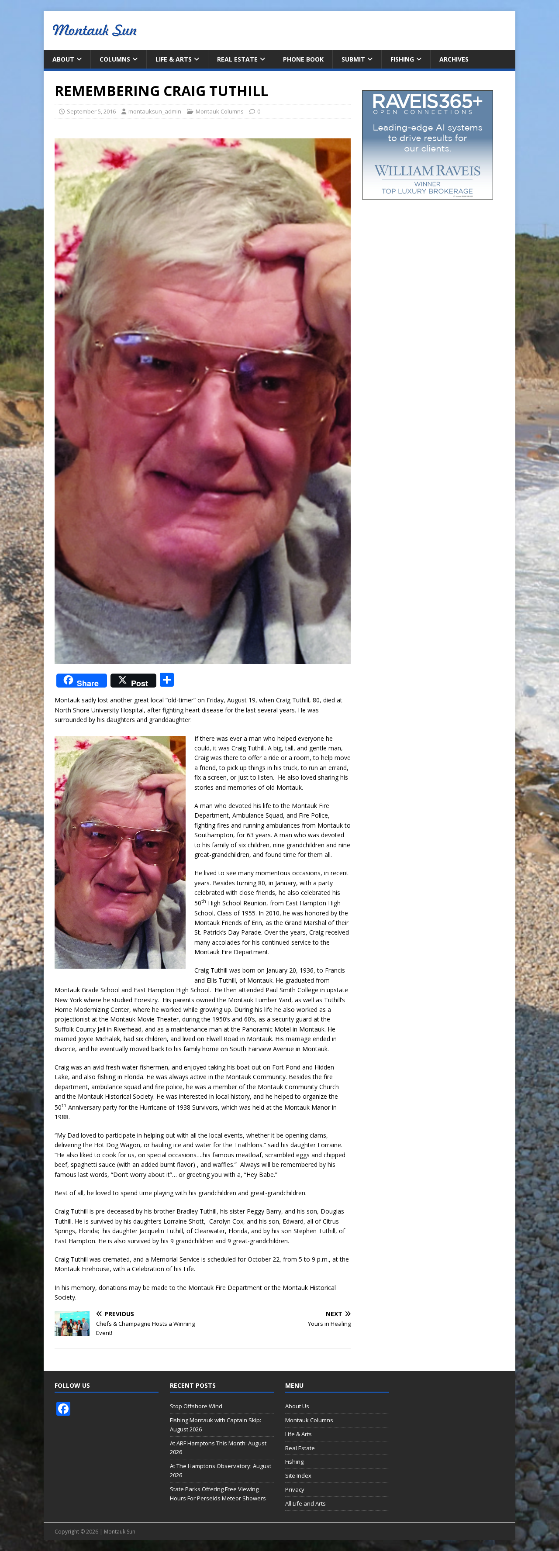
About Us (297, 1406)
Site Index (298, 1475)
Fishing (402, 59)
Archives (454, 59)
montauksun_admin (154, 111)
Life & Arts (173, 59)
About (63, 59)
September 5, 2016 (91, 111)
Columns (115, 59)
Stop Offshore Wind (196, 1406)
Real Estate (237, 59)
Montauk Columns (220, 111)
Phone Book (303, 59)
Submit (353, 59)
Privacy (294, 1489)
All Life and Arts (305, 1503)
